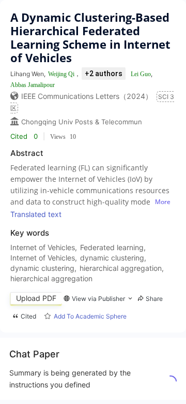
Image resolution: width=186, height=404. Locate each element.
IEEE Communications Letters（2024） (86, 96)
